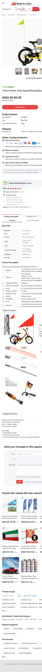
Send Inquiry (20, 107)
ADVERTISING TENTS (8, 603)
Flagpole (6, 629)
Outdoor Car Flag (9, 653)
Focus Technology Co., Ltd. (25, 664)
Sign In (5, 207)
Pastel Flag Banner (10, 633)
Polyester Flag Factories (29, 643)
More (4, 657)
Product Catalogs (30, 596)
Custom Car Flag (9, 648)
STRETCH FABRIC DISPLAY (29, 603)
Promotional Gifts (22, 15)
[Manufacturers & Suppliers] (21, 3)
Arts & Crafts (11, 15)
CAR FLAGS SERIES (8, 607)
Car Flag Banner (24, 648)
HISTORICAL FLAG (8, 600)
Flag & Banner (32, 15)
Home (3, 15)
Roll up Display (18, 629)
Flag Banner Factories (11, 643)
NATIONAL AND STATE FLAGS (30, 607)
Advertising (30, 629)
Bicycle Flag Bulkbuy (25, 653)
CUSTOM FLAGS (26, 600)
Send (19, 482)
